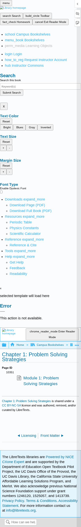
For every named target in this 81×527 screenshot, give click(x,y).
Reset (6, 121)
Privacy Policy (13, 501)
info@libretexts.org (20, 510)
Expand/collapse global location (77, 343)
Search (7, 522)
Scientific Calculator (25, 234)
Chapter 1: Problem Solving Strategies (26, 401)
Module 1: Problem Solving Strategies (41, 381)
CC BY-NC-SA (12, 405)
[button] (17, 268)
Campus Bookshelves (50, 344)
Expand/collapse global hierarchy (6, 345)
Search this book (10, 80)
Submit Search (12, 92)
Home (20, 344)
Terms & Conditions (41, 501)
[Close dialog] (2, 311)
